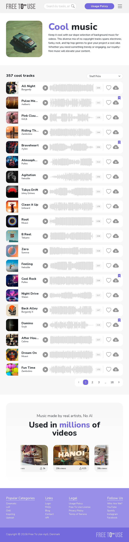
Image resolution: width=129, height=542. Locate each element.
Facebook (112, 517)
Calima (25, 341)
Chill (8, 510)
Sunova (25, 252)
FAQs (48, 507)
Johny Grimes (28, 193)
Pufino (25, 163)
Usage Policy (76, 503)
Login (48, 503)
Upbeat (10, 517)
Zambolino (27, 134)
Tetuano (26, 237)
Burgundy (26, 89)
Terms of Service (78, 514)
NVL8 (24, 119)
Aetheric (26, 104)
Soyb (24, 326)
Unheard (26, 208)
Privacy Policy (76, 510)
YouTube (112, 507)
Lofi (8, 507)
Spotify (111, 510)
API (47, 517)
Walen (25, 297)
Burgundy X (27, 311)
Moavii (25, 223)
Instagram (112, 514)
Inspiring (10, 514)
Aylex (25, 148)
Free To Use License (80, 507)
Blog (47, 510)
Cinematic (11, 503)
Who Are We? (114, 503)
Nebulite (26, 178)
